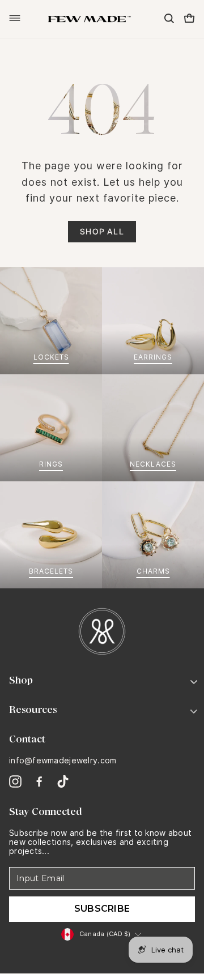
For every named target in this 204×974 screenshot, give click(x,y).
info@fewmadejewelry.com (62, 760)
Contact (27, 739)
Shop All (102, 231)
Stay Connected (45, 811)
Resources (33, 709)
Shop (21, 680)
